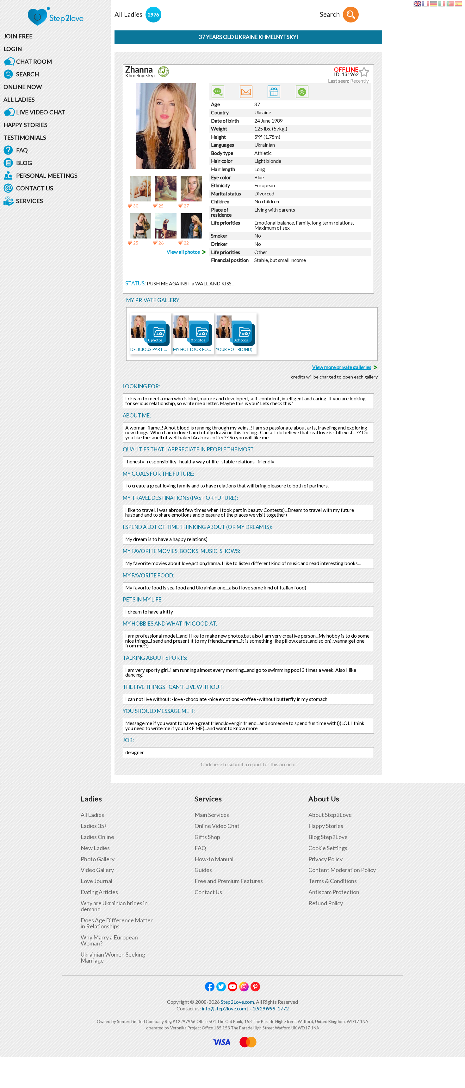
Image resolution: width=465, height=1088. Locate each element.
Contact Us (208, 892)
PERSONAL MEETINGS (47, 175)
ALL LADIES (19, 99)
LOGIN (12, 48)
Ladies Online (97, 837)
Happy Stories (325, 826)
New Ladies (95, 848)
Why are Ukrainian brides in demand (114, 906)
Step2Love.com (237, 1002)
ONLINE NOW (22, 86)
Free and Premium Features (229, 881)
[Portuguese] (450, 4)
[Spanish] (458, 4)
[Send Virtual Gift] (302, 92)
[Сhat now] (218, 92)
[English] (417, 4)
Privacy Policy (325, 859)
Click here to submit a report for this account (248, 764)
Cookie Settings (327, 848)
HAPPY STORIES (25, 124)
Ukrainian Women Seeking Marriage (113, 957)
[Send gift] (274, 92)
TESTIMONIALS (24, 137)
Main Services (212, 815)
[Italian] (441, 4)
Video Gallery (97, 870)
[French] (425, 4)
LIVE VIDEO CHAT (40, 112)
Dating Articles (99, 892)
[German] (433, 4)
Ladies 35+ (94, 826)
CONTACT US (34, 188)
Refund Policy (325, 903)
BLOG (24, 162)
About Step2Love (330, 815)
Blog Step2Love (328, 837)
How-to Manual (214, 859)
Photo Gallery (98, 859)
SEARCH (27, 74)
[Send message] (246, 92)
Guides (203, 870)
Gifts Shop (207, 837)
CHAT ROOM (34, 61)
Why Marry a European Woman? (109, 940)
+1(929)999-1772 (269, 1008)
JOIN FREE (18, 36)
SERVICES (29, 200)
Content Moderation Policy (342, 870)
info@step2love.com (224, 1008)
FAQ (22, 150)
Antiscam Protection (333, 892)
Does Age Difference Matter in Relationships (117, 923)
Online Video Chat (217, 826)
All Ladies (92, 815)
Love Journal (96, 881)
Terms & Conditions (332, 881)
